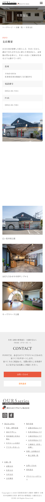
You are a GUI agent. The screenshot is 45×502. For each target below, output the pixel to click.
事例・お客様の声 (33, 451)
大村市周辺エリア (35, 440)
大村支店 (9, 474)
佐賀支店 (9, 470)
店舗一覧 (7, 462)
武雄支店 (9, 466)
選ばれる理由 (9, 424)
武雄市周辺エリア (35, 428)
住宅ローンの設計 (13, 443)
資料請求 (29, 470)
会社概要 (9, 478)
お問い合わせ (31, 465)
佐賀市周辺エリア (35, 432)
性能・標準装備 (12, 428)
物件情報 (29, 424)
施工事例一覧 (33, 455)
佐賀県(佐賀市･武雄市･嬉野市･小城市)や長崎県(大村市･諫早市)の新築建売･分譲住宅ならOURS (23, 495)
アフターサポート (13, 447)
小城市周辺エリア (35, 436)
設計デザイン (11, 432)
